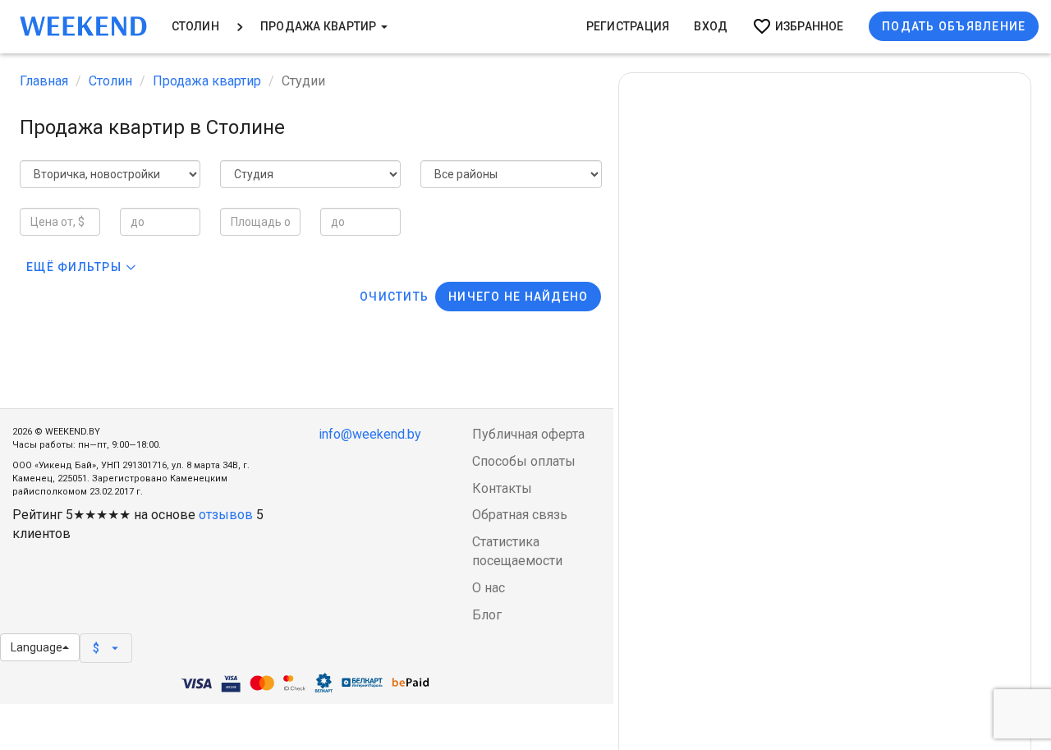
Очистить (394, 296)
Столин (195, 26)
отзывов (226, 514)
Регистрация (628, 26)
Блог (487, 615)
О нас (488, 588)
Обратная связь (519, 514)
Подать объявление (954, 26)
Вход (710, 26)
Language (36, 647)
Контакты (502, 488)
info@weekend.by (370, 434)
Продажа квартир (319, 26)
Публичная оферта (528, 434)
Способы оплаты (524, 461)
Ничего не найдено (518, 296)
